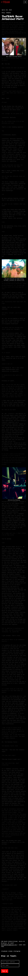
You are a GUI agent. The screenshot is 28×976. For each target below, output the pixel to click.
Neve (2, 974)
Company (8, 12)
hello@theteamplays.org (9, 944)
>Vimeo (10, 951)
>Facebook (4, 951)
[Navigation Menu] (25, 2)
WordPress (17, 974)
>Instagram (16, 951)
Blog (3, 12)
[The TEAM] (5, 2)
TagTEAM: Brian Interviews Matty (12, 17)
